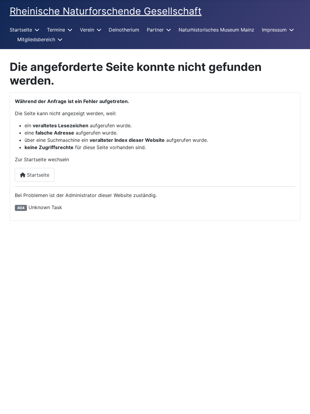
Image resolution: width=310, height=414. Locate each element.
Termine (56, 30)
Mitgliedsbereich (36, 39)
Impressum (274, 30)
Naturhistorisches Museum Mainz (216, 30)
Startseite (21, 30)
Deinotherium (124, 30)
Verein (87, 30)
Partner (155, 30)
